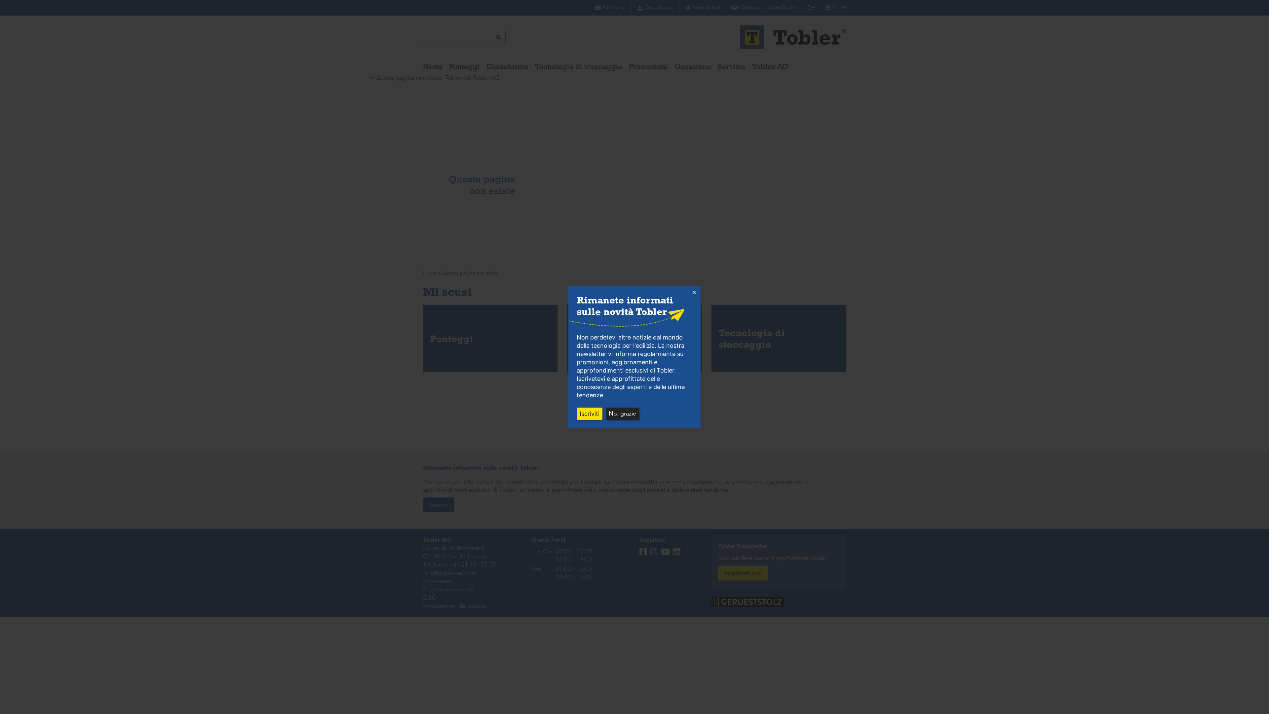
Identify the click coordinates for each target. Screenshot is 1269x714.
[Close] (694, 292)
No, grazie (622, 413)
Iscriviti (589, 413)
